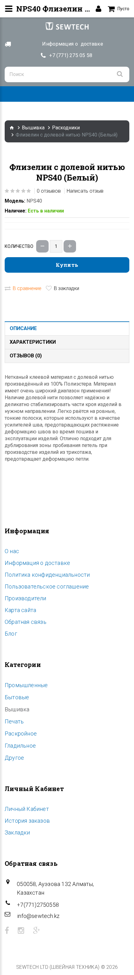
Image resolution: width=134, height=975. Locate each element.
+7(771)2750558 (38, 904)
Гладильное (20, 745)
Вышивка (33, 128)
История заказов (27, 820)
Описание (23, 328)
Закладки (17, 832)
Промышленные (26, 685)
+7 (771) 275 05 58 (70, 55)
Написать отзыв (85, 191)
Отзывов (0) (26, 356)
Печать (14, 721)
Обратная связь (25, 622)
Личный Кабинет (27, 809)
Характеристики (33, 342)
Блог (11, 633)
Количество (19, 246)
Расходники (66, 128)
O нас (12, 551)
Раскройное (21, 733)
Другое (14, 757)
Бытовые (17, 697)
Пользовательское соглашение (47, 586)
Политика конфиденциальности (47, 574)
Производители (25, 598)
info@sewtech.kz (38, 916)
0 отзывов (49, 191)
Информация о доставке (37, 563)
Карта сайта (20, 610)
